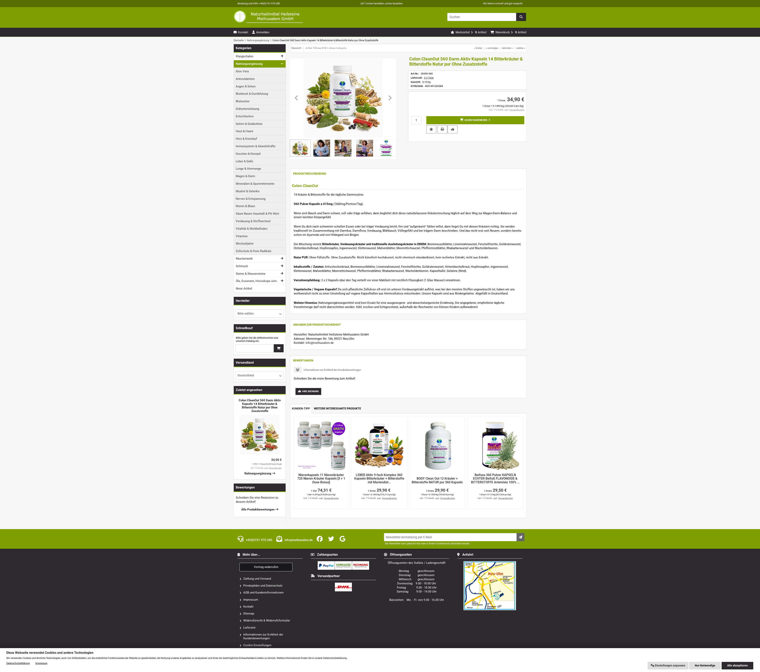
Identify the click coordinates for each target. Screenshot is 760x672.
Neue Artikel (244, 288)
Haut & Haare (244, 131)
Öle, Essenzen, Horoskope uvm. (256, 281)
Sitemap (248, 613)
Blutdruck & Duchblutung (252, 94)
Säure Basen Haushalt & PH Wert (257, 213)
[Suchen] (521, 17)
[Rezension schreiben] (453, 129)
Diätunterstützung (247, 109)
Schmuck (242, 266)
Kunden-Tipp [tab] (301, 408)
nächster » (507, 48)
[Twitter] (332, 539)
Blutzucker (243, 101)
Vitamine (242, 236)
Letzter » (520, 48)
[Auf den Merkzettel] (431, 129)
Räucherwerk (244, 258)
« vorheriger (492, 48)
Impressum (250, 599)
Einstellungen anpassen (669, 665)
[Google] (343, 539)
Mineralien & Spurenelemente (255, 183)
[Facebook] (320, 539)
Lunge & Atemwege (248, 168)
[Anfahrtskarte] (490, 563)
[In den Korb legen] (278, 348)
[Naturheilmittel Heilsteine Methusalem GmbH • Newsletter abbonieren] (520, 537)
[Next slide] (389, 98)
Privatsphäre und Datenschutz (262, 585)
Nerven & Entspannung (250, 199)
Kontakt (248, 606)
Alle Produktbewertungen (258, 509)
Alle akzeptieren (737, 665)
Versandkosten (516, 110)
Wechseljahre (245, 243)
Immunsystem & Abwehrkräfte (256, 146)
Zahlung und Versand (257, 578)
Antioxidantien (245, 79)
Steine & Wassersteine (250, 273)
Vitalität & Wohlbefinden (251, 228)
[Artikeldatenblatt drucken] (442, 129)
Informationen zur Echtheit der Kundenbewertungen (332, 369)
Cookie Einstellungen (257, 645)
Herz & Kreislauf (246, 139)
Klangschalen (244, 56)
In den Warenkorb (475, 120)
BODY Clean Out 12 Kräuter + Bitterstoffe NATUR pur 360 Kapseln (437, 480)
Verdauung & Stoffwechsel (253, 221)
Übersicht (296, 48)
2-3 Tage (429, 77)
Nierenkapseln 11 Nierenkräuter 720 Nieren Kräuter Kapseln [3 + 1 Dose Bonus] (321, 478)
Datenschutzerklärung (18, 663)
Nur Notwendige (705, 665)
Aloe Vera (242, 71)
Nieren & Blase (245, 206)
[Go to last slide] (296, 98)
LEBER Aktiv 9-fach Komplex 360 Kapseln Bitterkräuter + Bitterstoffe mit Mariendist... (379, 478)
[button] (322, 148)
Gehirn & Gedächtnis (249, 124)
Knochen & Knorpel (248, 154)
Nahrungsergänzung (249, 64)
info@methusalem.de (320, 343)
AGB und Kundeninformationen (263, 592)
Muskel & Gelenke (247, 191)
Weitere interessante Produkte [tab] (337, 408)
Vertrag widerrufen (266, 567)
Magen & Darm (245, 176)
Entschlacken (245, 116)
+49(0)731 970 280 (258, 540)
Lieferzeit (249, 627)
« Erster (478, 48)
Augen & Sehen (246, 86)
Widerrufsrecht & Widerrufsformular (266, 620)
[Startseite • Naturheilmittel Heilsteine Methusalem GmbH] (268, 16)
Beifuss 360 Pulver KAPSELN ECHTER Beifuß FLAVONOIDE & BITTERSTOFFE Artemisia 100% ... (495, 478)
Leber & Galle (244, 161)
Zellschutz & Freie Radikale (253, 251)
